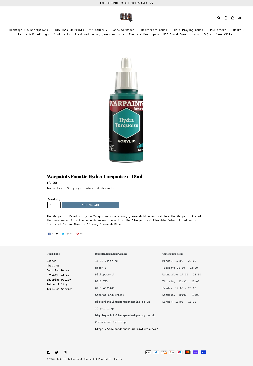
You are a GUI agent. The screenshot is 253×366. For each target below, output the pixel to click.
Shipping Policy (59, 279)
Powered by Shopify (110, 359)
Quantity (53, 199)
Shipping (73, 188)
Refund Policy (57, 284)
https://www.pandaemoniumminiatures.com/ (126, 329)
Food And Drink (58, 270)
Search (51, 260)
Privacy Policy (58, 274)
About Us (53, 265)
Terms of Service (59, 289)
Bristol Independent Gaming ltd (77, 359)
